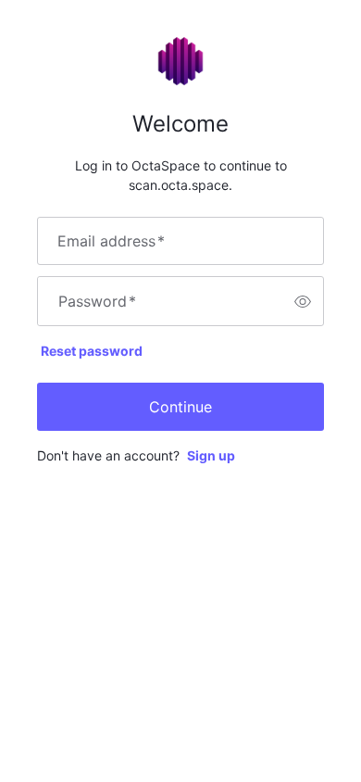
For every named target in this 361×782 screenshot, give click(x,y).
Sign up (211, 455)
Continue (180, 406)
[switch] (302, 301)
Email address (111, 241)
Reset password (92, 351)
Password (97, 301)
